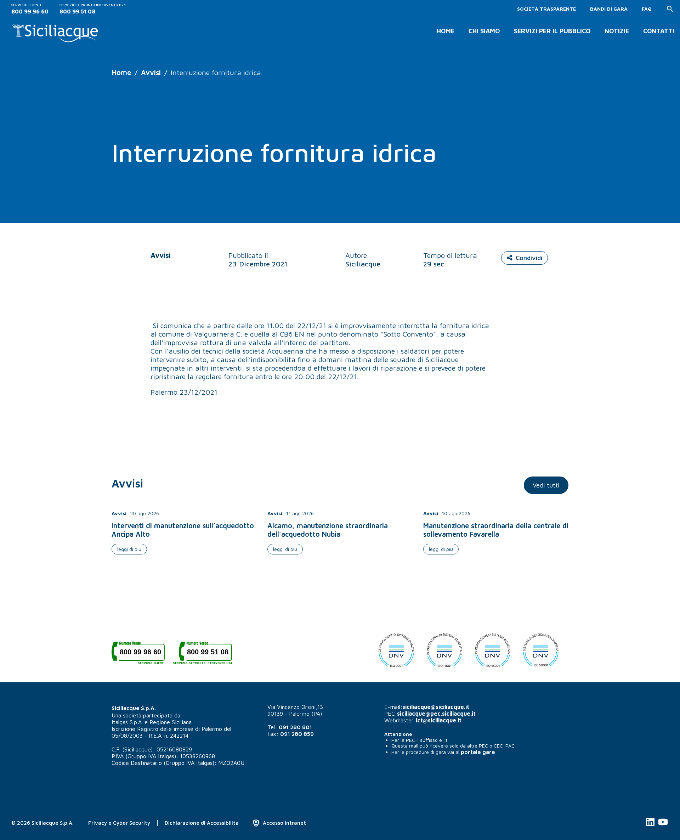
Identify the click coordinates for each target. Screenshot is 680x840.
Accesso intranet (283, 823)
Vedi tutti (546, 485)
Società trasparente (546, 8)
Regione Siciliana (170, 722)
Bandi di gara (609, 8)
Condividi (529, 257)
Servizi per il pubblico (552, 31)
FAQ (647, 8)
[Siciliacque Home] (55, 30)
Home (445, 31)
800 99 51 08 (205, 654)
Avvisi (151, 72)
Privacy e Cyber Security (119, 823)
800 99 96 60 (142, 654)
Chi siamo (484, 31)
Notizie (617, 31)
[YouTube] (663, 826)
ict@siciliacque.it (438, 720)
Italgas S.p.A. (127, 722)
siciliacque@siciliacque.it (435, 707)
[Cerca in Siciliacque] (670, 9)
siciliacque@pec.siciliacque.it (436, 713)
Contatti (658, 31)
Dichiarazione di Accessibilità (202, 823)
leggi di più (129, 549)
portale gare (478, 752)
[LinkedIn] (651, 826)
